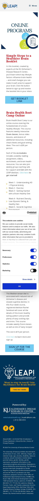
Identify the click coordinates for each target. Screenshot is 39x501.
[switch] (32, 256)
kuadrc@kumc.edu (29, 417)
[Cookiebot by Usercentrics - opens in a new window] (28, 213)
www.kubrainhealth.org (11, 417)
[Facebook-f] (5, 428)
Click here (24, 172)
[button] (19, 100)
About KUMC (7, 439)
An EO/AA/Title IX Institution (22, 439)
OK (19, 286)
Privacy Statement (9, 441)
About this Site (21, 441)
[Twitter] (11, 428)
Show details (27, 279)
